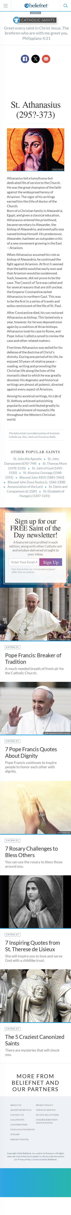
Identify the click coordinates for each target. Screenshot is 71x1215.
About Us (15, 1105)
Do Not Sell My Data (47, 1114)
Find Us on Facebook (22, 1129)
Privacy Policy (44, 1105)
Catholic (12, 647)
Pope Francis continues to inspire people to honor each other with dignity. (31, 766)
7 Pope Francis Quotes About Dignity (31, 752)
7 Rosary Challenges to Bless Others (31, 851)
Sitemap (14, 1134)
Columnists (17, 1119)
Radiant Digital (19, 1139)
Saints (35, 13)
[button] (65, 5)
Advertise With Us (20, 1110)
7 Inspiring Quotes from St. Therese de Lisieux (32, 945)
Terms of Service (46, 1110)
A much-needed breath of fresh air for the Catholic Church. (34, 670)
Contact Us (17, 1114)
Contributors (18, 1124)
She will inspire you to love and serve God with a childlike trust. (33, 958)
